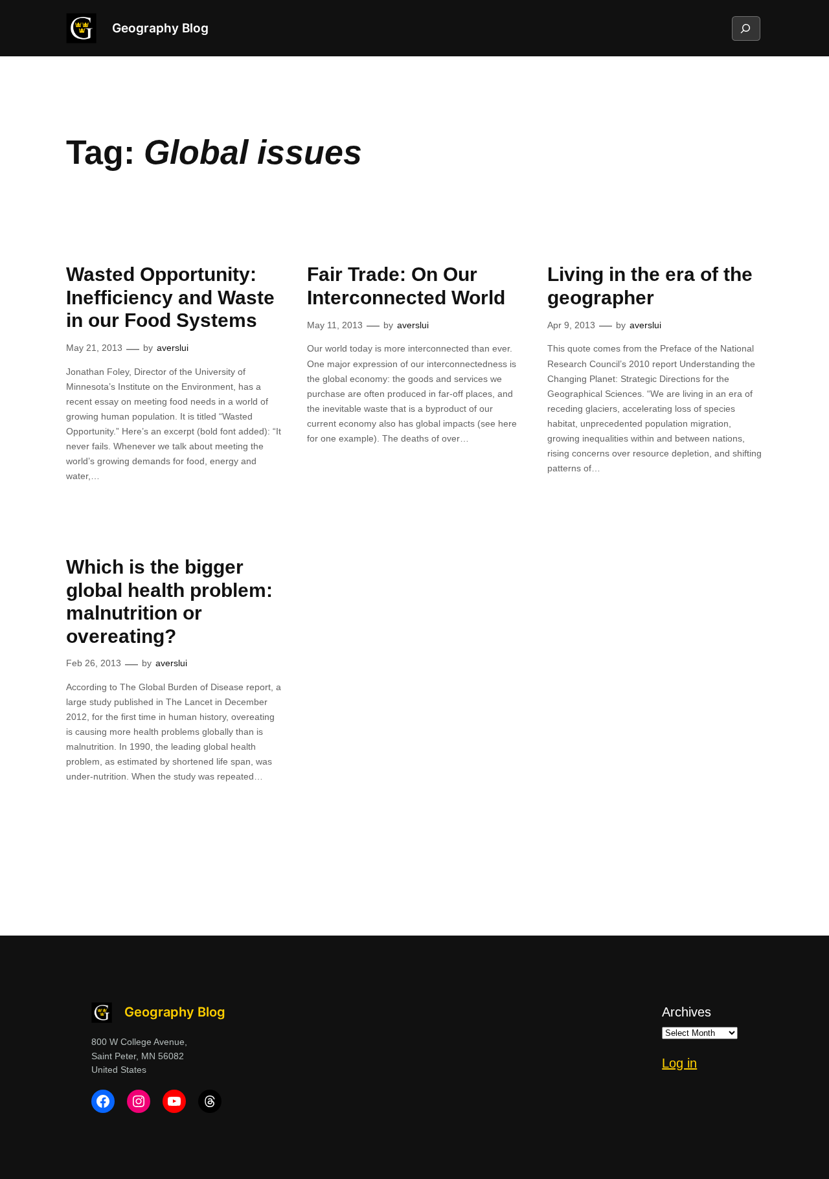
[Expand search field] (745, 28)
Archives (686, 1012)
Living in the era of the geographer (650, 286)
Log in (679, 1063)
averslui (172, 347)
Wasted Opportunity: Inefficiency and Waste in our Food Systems (170, 297)
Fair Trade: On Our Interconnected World (406, 286)
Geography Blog (160, 28)
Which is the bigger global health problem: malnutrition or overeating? (169, 601)
